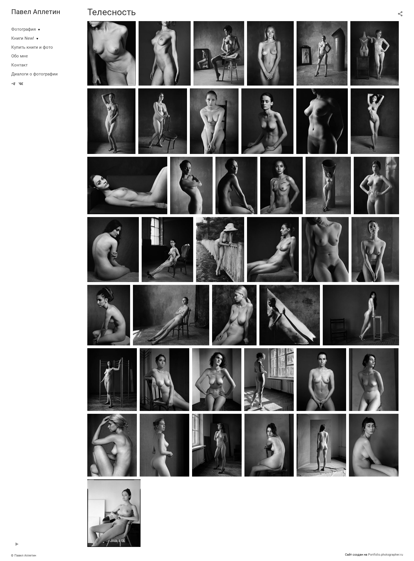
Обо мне (19, 56)
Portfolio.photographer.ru (385, 554)
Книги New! (22, 38)
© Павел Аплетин (23, 555)
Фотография (23, 29)
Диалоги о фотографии (34, 74)
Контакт (19, 65)
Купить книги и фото (32, 47)
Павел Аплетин (35, 12)
